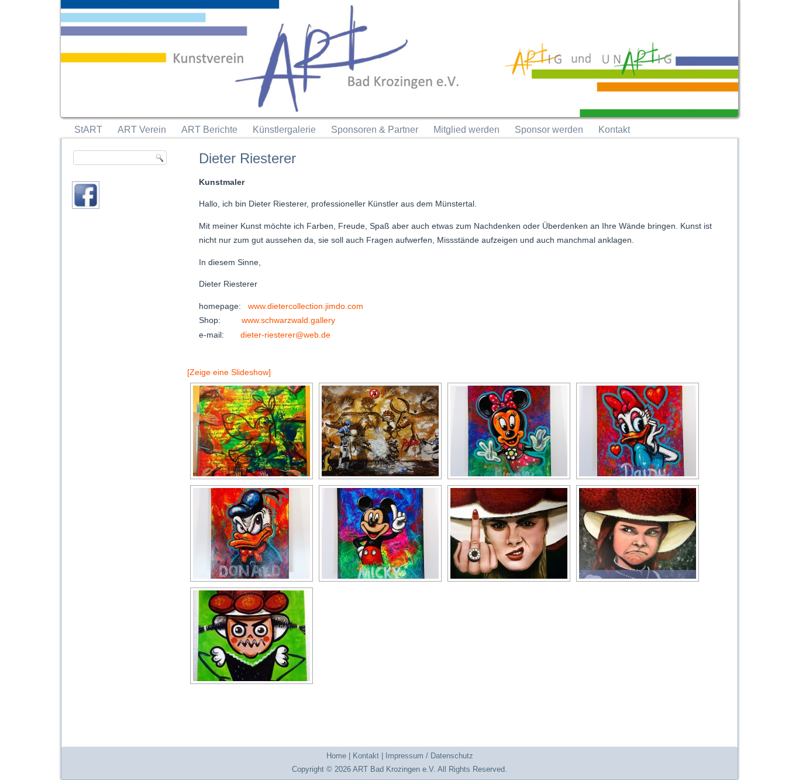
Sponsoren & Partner (374, 130)
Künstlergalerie (284, 130)
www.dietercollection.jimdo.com (305, 306)
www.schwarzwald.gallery (288, 320)
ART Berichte (209, 130)
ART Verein (142, 130)
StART (88, 130)
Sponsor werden (549, 130)
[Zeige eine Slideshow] (229, 372)
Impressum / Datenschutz (429, 755)
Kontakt (614, 130)
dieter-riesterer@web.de (285, 334)
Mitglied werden (466, 130)
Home (336, 755)
